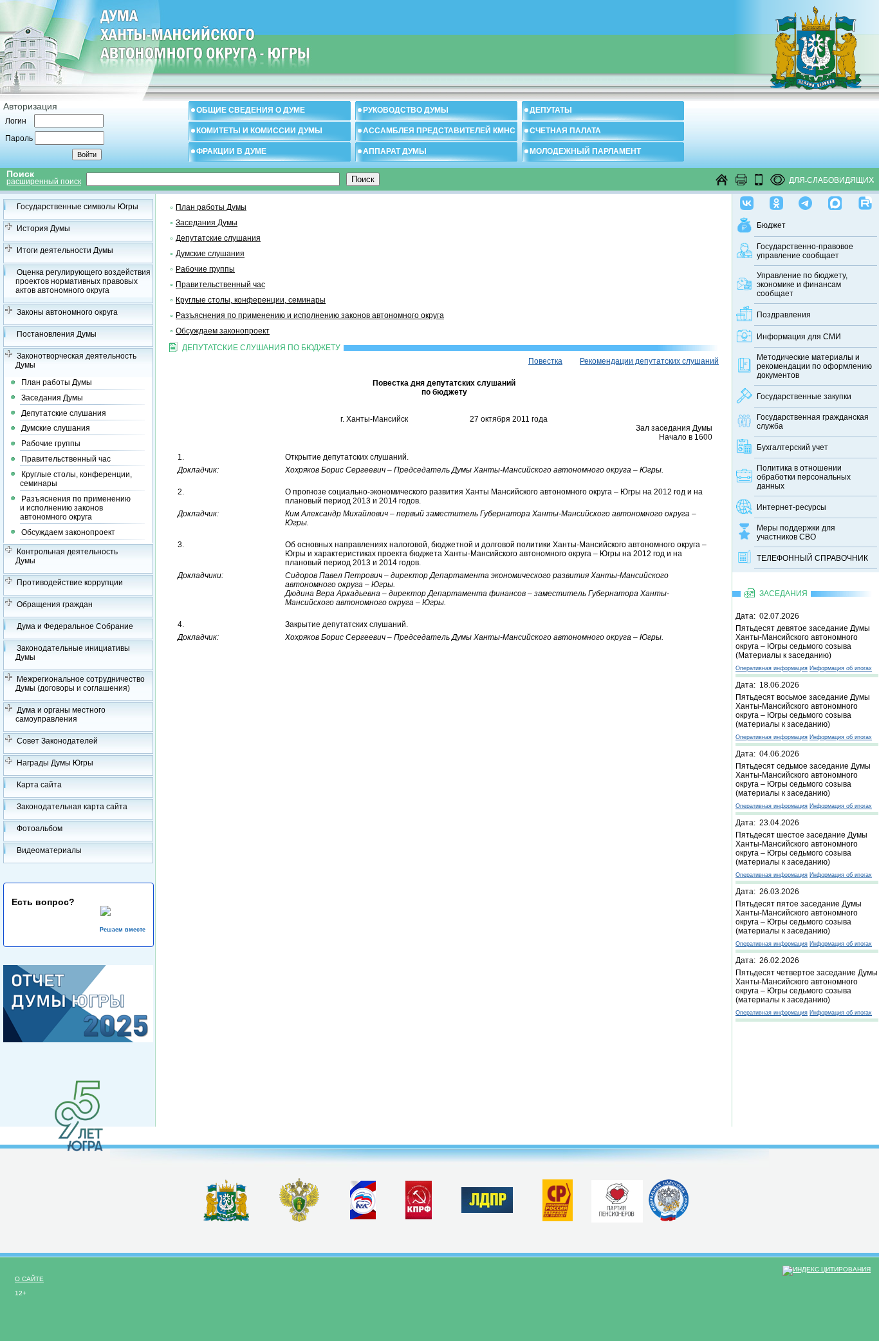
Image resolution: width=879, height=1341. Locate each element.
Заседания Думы (52, 397)
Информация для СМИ (799, 336)
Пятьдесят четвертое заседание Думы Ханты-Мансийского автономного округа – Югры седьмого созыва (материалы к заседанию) (807, 986)
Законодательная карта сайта (72, 806)
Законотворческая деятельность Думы (75, 361)
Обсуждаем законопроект (68, 532)
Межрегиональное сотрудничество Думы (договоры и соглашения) (80, 684)
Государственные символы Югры (77, 206)
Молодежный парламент (585, 151)
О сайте (29, 1278)
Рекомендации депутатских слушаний (649, 361)
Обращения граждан (55, 604)
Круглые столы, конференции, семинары (76, 479)
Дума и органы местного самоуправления (60, 715)
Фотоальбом (39, 828)
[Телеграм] (805, 200)
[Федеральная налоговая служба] (669, 1218)
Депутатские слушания (63, 413)
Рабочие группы (50, 443)
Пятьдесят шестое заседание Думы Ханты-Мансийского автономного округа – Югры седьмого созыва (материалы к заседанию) (801, 848)
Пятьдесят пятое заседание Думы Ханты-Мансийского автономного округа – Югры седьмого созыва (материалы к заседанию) (799, 917)
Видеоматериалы (49, 850)
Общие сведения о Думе (250, 110)
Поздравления (784, 314)
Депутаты (551, 110)
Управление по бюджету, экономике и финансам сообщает (802, 284)
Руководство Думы (406, 110)
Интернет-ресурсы (791, 507)
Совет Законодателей (57, 741)
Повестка (545, 361)
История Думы (43, 228)
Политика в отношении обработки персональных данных (804, 477)
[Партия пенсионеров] (617, 1198)
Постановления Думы (57, 334)
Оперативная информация (772, 668)
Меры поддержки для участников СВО (796, 532)
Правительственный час (66, 459)
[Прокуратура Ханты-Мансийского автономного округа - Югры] (299, 1219)
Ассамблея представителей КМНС (439, 130)
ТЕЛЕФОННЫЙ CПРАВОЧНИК (812, 558)
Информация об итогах (841, 668)
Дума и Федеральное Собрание (75, 626)
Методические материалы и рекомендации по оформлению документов (814, 366)
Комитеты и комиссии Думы (259, 130)
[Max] (835, 200)
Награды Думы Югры (55, 762)
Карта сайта (39, 784)
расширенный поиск (43, 181)
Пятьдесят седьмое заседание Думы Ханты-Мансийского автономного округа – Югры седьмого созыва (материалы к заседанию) (803, 780)
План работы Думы (56, 382)
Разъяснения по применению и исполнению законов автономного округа (75, 507)
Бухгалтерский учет (792, 447)
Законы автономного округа (67, 312)
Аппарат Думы (395, 151)
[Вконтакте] (747, 200)
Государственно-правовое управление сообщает (805, 251)
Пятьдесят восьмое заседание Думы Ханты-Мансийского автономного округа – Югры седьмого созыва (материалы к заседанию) (803, 711)
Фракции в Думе (231, 151)
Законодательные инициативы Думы (72, 653)
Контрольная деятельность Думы (66, 556)
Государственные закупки (804, 396)
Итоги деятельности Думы (65, 250)
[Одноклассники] (776, 200)
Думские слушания (55, 428)
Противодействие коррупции (70, 582)
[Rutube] (865, 200)
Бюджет (771, 225)
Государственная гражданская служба (813, 422)
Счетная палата (565, 130)
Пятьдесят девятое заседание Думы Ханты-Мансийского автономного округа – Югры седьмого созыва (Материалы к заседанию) (803, 642)
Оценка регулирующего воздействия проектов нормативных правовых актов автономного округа (83, 281)
